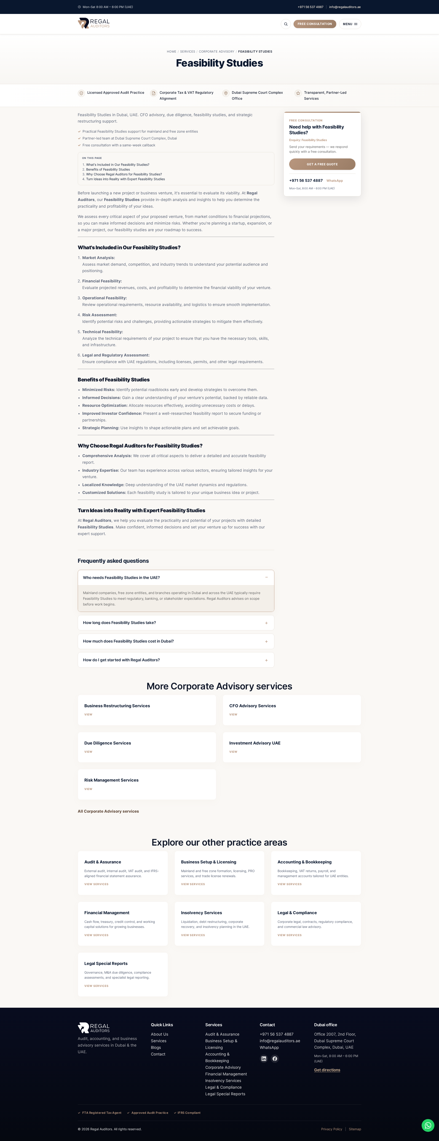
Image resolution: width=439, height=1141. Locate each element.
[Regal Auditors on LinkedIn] (264, 1059)
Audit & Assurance (222, 1034)
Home (172, 51)
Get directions (327, 1070)
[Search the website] (286, 24)
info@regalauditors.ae (345, 7)
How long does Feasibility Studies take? (119, 622)
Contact (158, 1054)
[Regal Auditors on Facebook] (275, 1059)
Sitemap (355, 1129)
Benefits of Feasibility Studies (108, 169)
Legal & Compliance (223, 1087)
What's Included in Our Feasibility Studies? (117, 164)
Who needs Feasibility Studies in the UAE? (121, 577)
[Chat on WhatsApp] (428, 1125)
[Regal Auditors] (94, 23)
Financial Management (226, 1074)
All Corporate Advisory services (108, 811)
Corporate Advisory (216, 51)
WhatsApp (335, 180)
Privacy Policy (331, 1129)
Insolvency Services (223, 1080)
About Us (159, 1034)
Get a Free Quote (322, 164)
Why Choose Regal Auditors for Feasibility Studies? (124, 174)
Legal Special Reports (225, 1094)
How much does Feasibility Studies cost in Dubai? (128, 641)
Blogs (156, 1047)
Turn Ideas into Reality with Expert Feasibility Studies (125, 179)
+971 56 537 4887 (311, 7)
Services (187, 51)
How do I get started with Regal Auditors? (121, 660)
